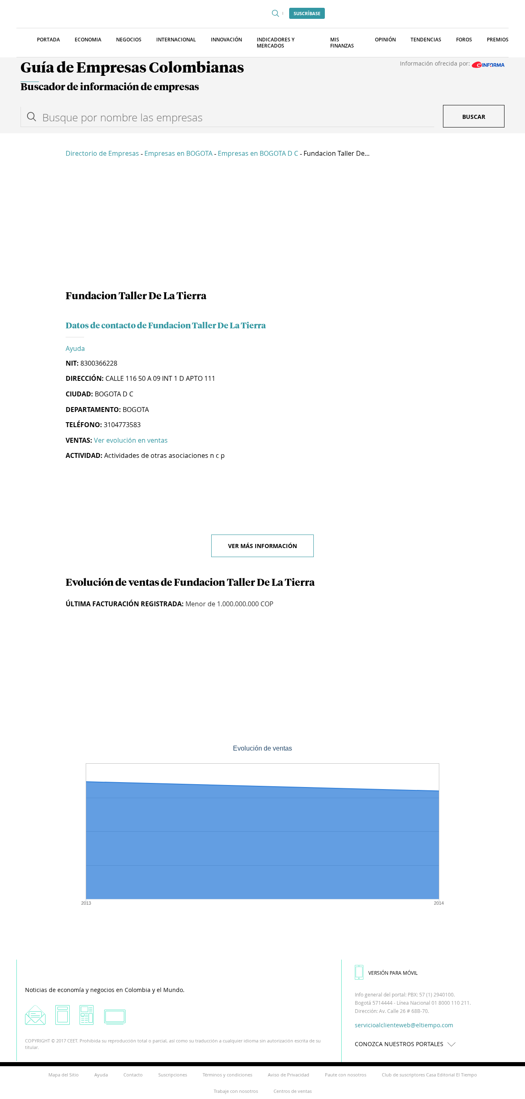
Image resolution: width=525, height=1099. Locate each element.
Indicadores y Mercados (275, 42)
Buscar (473, 117)
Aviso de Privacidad (288, 1075)
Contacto (133, 1075)
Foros (464, 39)
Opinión (385, 39)
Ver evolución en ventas (131, 440)
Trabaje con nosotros (236, 1091)
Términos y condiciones (227, 1075)
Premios (498, 39)
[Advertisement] (262, 225)
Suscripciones (172, 1075)
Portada (48, 39)
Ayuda (75, 348)
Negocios (129, 39)
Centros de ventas (293, 1091)
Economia (88, 39)
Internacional (176, 39)
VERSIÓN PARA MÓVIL (393, 972)
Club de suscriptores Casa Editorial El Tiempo (429, 1075)
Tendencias (426, 39)
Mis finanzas (342, 42)
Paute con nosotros (345, 1075)
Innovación (226, 39)
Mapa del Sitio (63, 1075)
